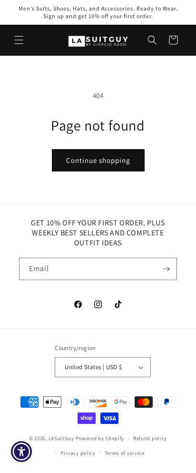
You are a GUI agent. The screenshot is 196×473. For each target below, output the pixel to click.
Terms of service (125, 453)
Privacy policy (78, 453)
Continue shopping (98, 160)
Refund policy (150, 438)
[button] (19, 40)
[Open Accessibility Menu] (21, 452)
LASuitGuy (61, 438)
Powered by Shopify (100, 438)
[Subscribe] (166, 269)
